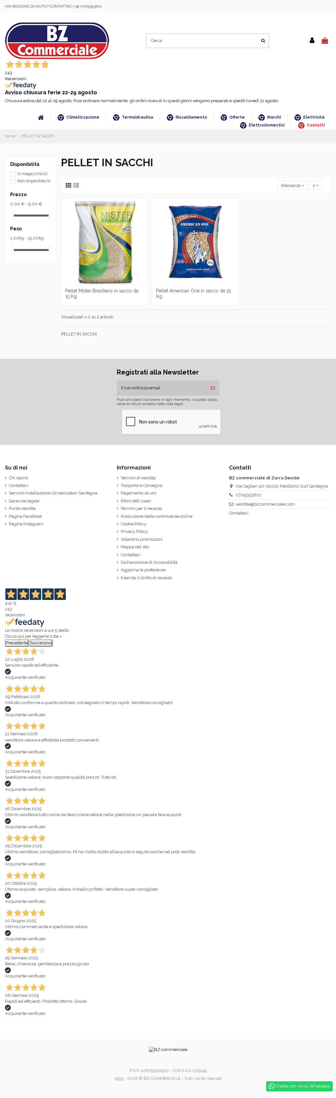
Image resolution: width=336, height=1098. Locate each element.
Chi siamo (18, 477)
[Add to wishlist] (96, 283)
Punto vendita (22, 508)
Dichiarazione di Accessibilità (149, 562)
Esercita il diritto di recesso (146, 577)
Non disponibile (33, 181)
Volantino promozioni (141, 539)
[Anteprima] (113, 283)
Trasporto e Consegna (141, 485)
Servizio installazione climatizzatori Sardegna (53, 493)
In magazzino (32, 174)
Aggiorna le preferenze (143, 569)
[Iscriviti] (212, 388)
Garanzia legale (24, 500)
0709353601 (248, 494)
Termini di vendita (138, 477)
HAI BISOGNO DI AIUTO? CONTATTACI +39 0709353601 (53, 6)
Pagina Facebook (25, 516)
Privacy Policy (134, 531)
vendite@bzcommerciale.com (265, 504)
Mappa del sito (135, 546)
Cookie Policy (133, 523)
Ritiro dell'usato (136, 500)
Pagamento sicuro (138, 493)
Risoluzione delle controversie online (156, 516)
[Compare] (104, 283)
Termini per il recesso (141, 508)
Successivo (41, 642)
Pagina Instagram (26, 523)
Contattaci (18, 485)
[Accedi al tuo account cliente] (312, 40)
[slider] (12, 215)
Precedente (17, 642)
